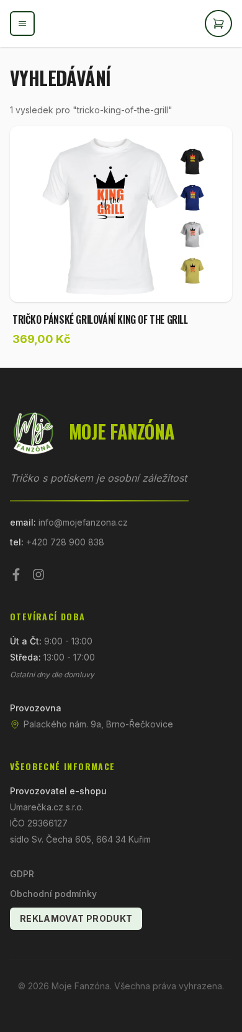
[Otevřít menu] (22, 23)
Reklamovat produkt (76, 918)
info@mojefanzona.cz (83, 522)
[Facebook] (16, 574)
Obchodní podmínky (53, 893)
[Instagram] (38, 574)
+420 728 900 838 (65, 542)
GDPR (22, 874)
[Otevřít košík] (218, 23)
